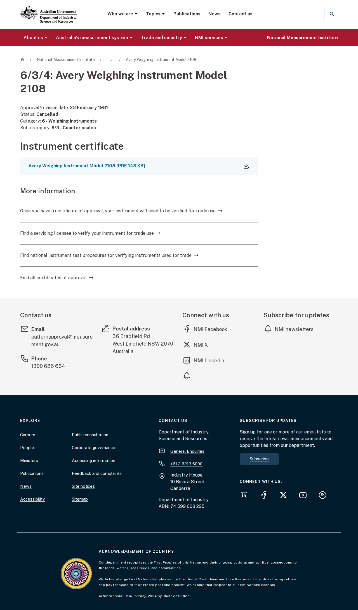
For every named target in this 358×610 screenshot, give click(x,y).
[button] (331, 14)
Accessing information (93, 460)
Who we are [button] (120, 14)
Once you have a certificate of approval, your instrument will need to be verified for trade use (118, 211)
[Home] (48, 10)
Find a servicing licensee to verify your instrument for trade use (87, 233)
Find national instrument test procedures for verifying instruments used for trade (106, 255)
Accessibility (32, 499)
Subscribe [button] (259, 458)
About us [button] (33, 37)
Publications (187, 14)
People (27, 447)
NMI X (205, 345)
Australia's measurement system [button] (92, 37)
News (214, 14)
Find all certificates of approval (53, 277)
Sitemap (80, 499)
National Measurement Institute (302, 37)
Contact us (241, 14)
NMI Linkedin (209, 360)
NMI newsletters (294, 329)
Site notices (83, 486)
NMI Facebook (210, 329)
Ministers (29, 460)
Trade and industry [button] (161, 37)
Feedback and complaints (97, 473)
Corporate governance (93, 447)
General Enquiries (187, 451)
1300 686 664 (48, 366)
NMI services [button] (209, 37)
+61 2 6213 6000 (186, 463)
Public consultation (90, 434)
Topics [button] (153, 14)
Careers (27, 434)
